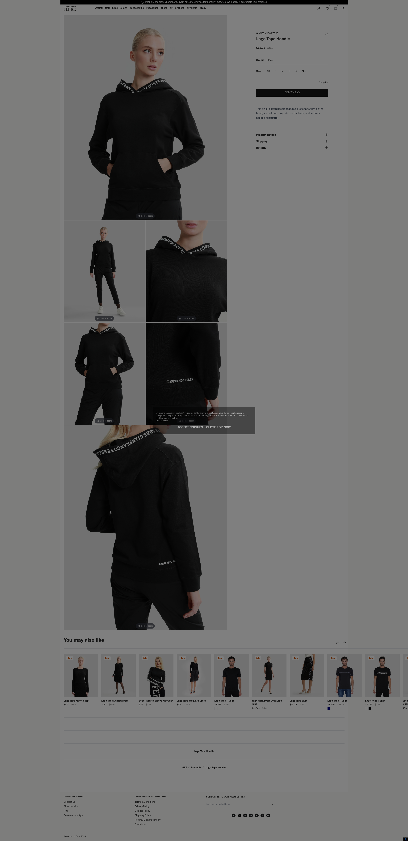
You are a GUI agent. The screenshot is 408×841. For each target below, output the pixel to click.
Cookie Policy (162, 421)
